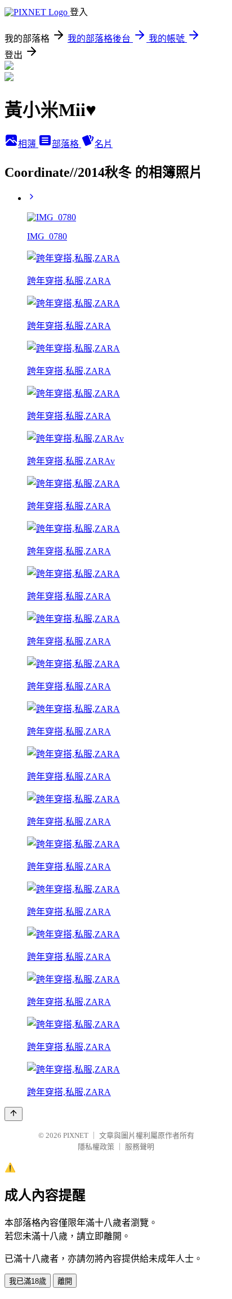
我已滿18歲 (27, 1281)
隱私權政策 (96, 1146)
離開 (64, 1281)
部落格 (66, 144)
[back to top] (14, 1114)
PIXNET (75, 1135)
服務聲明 (139, 1146)
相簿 (28, 144)
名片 (104, 144)
